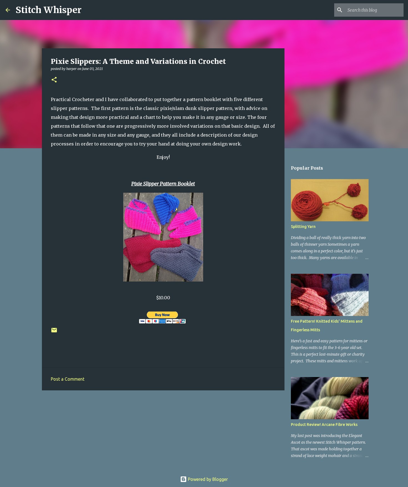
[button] (54, 80)
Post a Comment (67, 378)
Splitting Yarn (303, 226)
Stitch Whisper (49, 10)
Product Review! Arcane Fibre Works (324, 424)
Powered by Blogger (207, 479)
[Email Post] (54, 332)
